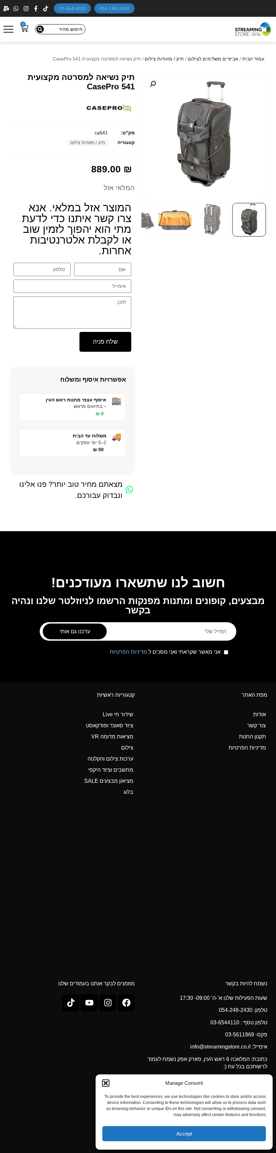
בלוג (128, 792)
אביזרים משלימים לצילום (213, 58)
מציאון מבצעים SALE (108, 781)
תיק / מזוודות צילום (164, 58)
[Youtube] (89, 1002)
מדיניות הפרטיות (128, 652)
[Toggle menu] (8, 29)
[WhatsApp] (16, 8)
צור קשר (256, 725)
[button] (105, 1083)
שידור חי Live (118, 714)
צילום (127, 748)
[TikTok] (46, 8)
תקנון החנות (252, 736)
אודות (259, 714)
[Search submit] (40, 29)
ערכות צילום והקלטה (110, 759)
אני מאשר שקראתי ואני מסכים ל (165, 652)
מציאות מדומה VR (112, 736)
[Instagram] (26, 8)
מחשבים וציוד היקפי (110, 770)
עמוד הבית (253, 58)
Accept (184, 1134)
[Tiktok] (70, 1002)
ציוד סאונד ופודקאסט (109, 725)
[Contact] (6, 8)
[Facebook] (36, 8)
